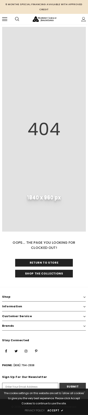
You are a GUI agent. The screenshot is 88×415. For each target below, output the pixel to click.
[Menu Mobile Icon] (4, 19)
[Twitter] (16, 351)
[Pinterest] (36, 351)
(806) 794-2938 (23, 365)
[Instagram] (26, 351)
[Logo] (44, 19)
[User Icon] (83, 19)
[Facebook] (6, 351)
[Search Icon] (17, 19)
